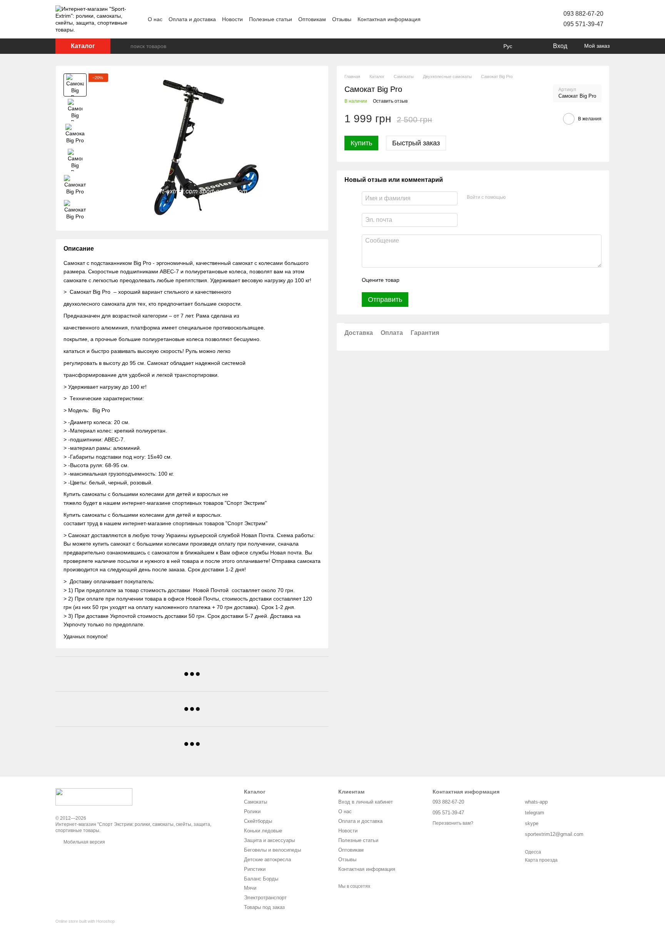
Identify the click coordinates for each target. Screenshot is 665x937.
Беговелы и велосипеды (272, 850)
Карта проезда (541, 860)
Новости (232, 19)
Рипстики (255, 869)
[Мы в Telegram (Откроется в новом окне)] (468, 19)
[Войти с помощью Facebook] (514, 197)
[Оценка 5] (461, 280)
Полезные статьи (270, 19)
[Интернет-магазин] (93, 796)
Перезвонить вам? (453, 823)
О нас (155, 19)
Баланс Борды (261, 879)
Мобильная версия (83, 842)
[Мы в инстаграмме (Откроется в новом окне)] (459, 19)
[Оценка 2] (424, 280)
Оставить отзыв (390, 101)
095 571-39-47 (583, 24)
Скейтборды (258, 821)
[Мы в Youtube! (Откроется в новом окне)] (441, 19)
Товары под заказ (264, 907)
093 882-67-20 (583, 13)
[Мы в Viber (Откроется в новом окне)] (478, 19)
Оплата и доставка (192, 19)
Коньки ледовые (263, 831)
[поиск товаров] (124, 46)
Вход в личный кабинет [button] (365, 802)
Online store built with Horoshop (85, 921)
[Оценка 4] (449, 280)
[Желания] (531, 46)
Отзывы (341, 19)
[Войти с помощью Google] (526, 197)
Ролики (252, 811)
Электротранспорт (265, 897)
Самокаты (255, 802)
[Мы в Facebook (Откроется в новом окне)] (431, 19)
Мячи (250, 888)
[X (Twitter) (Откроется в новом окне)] (450, 19)
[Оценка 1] (412, 280)
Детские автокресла (267, 859)
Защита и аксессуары (269, 840)
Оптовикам (312, 19)
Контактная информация (389, 19)
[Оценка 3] (437, 280)
